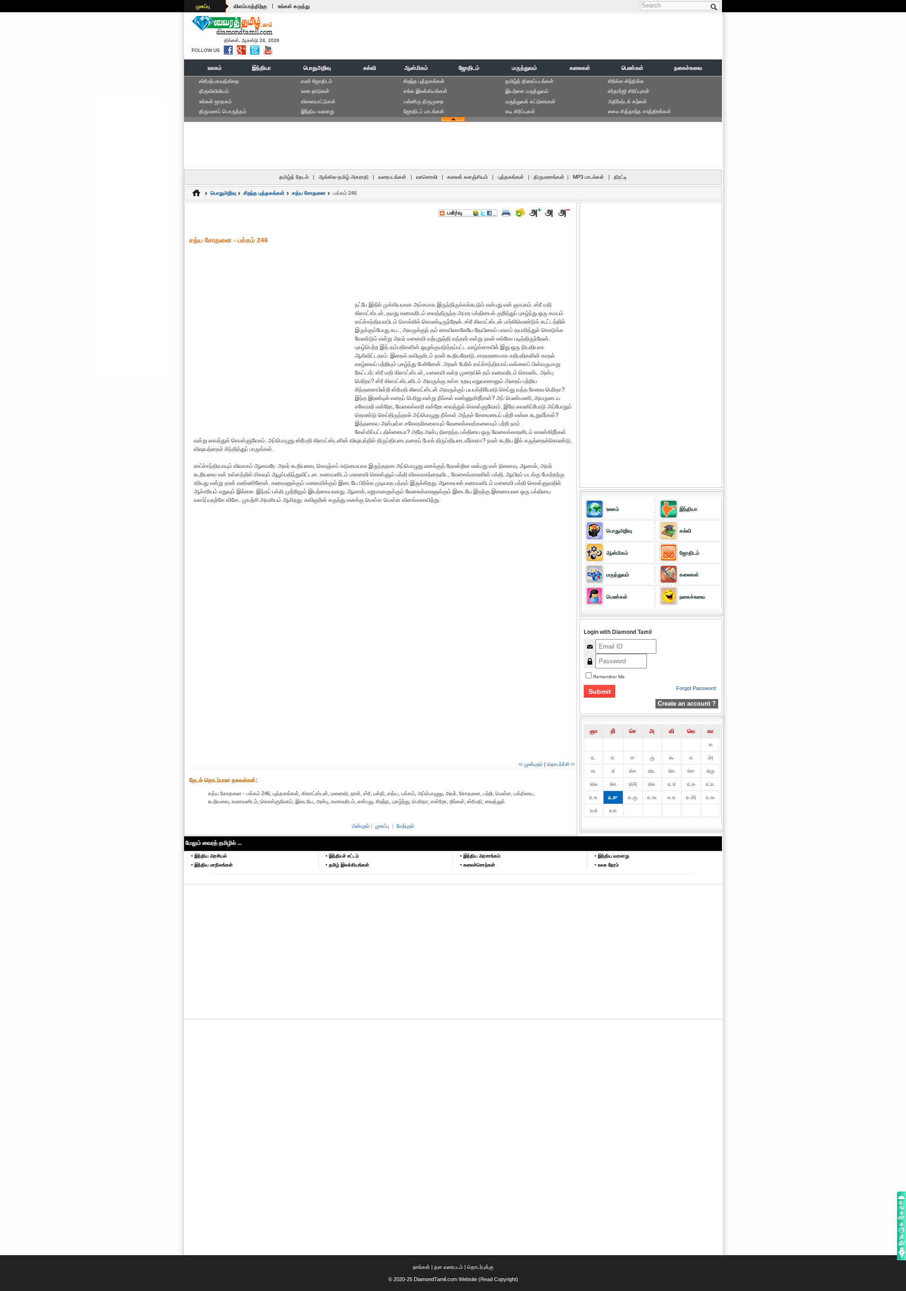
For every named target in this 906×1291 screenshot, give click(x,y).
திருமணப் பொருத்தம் (222, 111)
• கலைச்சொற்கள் (477, 864)
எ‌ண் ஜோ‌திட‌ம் (316, 81)
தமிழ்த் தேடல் (294, 177)
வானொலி (426, 177)
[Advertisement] (548, 36)
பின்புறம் (360, 826)
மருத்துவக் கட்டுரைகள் (530, 101)
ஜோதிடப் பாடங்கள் (423, 111)
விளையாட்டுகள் (318, 101)
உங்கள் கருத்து (294, 6)
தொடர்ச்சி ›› (561, 764)
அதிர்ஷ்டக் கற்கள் (627, 101)
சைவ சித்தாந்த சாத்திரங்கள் (639, 111)
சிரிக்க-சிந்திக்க (626, 81)
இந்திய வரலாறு (317, 111)
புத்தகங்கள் (511, 177)
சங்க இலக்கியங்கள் (425, 91)
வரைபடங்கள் (392, 177)
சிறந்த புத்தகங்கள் (424, 81)
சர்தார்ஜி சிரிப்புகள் (628, 91)
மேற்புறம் (405, 826)
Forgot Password (696, 688)
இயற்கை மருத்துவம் (526, 91)
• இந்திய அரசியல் (209, 855)
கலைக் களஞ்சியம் (467, 177)
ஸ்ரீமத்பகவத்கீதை (219, 81)
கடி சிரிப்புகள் (520, 111)
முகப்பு (203, 6)
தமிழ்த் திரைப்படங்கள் (529, 81)
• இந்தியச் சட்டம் (342, 855)
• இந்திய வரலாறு (612, 855)
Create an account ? (687, 703)
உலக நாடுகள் (315, 91)
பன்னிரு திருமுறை (423, 101)
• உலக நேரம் (607, 864)
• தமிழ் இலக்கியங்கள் (347, 864)
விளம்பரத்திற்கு (250, 6)
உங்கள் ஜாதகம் (215, 101)
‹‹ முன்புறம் (531, 764)
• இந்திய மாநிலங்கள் (212, 864)
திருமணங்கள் (549, 177)
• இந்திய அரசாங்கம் (480, 855)
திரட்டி (620, 177)
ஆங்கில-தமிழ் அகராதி (344, 177)
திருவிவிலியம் (214, 91)
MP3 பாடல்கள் (588, 177)
